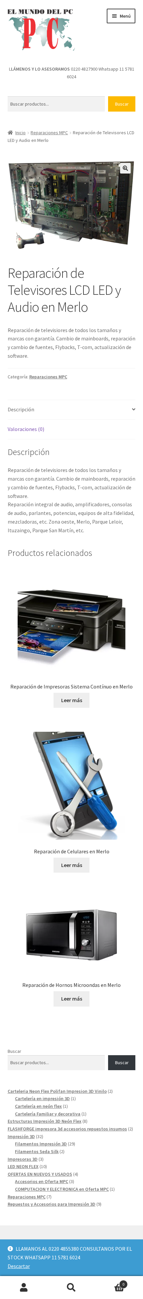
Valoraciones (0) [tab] (26, 429)
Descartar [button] (19, 1266)
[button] (125, 168)
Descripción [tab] (21, 409)
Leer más (71, 700)
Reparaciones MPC (49, 133)
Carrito (110, 1282)
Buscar (122, 104)
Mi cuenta (24, 1287)
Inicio (20, 133)
